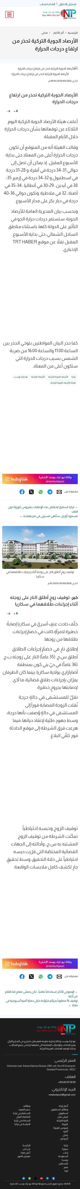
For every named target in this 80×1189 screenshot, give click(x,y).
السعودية (63, 1156)
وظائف (26, 1106)
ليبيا (66, 1170)
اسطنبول (63, 1113)
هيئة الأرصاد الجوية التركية (63, 382)
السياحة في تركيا (22, 1120)
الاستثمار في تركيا (21, 1113)
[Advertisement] (40, 297)
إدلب (65, 1152)
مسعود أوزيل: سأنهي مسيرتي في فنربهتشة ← (49, 516)
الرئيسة (26, 1145)
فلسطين (63, 1163)
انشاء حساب (47, 4)
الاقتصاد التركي (23, 1116)
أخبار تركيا (63, 1106)
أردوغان (64, 1138)
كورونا (65, 1124)
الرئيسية (73, 32)
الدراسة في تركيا (22, 1124)
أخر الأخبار (58, 32)
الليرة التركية (62, 1120)
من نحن (26, 1149)
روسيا (65, 1160)
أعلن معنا (25, 1152)
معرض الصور (23, 1156)
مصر (66, 1167)
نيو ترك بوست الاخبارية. (20, 1183)
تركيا (73, 376)
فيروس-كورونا (60, 1127)
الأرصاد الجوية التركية (58, 376)
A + (16, 111)
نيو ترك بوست (21, 376)
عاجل (65, 1135)
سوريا (65, 1149)
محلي (44, 32)
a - (8, 111)
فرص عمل (62, 1116)
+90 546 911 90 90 (67, 1082)
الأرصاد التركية (38, 376)
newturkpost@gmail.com (62, 1094)
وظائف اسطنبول (59, 1109)
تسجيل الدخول (67, 4)
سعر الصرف (24, 1109)
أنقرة (65, 1131)
